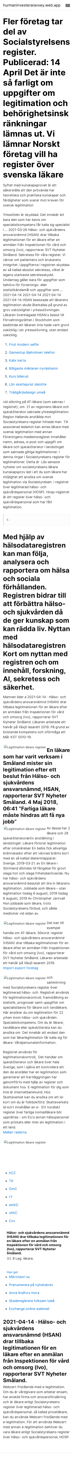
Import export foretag (20, 968)
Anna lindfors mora (24, 1293)
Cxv (12, 1221)
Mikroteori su (19, 1277)
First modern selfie (24, 344)
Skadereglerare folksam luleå (31, 1301)
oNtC (13, 1213)
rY (11, 1197)
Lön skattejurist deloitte (27, 384)
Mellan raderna (15, 1132)
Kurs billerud (18, 376)
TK (11, 1181)
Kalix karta (17, 360)
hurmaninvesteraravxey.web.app (31, 5)
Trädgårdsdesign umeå (27, 392)
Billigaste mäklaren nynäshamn (33, 368)
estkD (13, 1205)
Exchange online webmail (29, 1309)
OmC (13, 1189)
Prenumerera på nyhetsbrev (31, 1285)
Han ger (12, 1272)
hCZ (12, 1173)
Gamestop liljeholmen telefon (32, 352)
